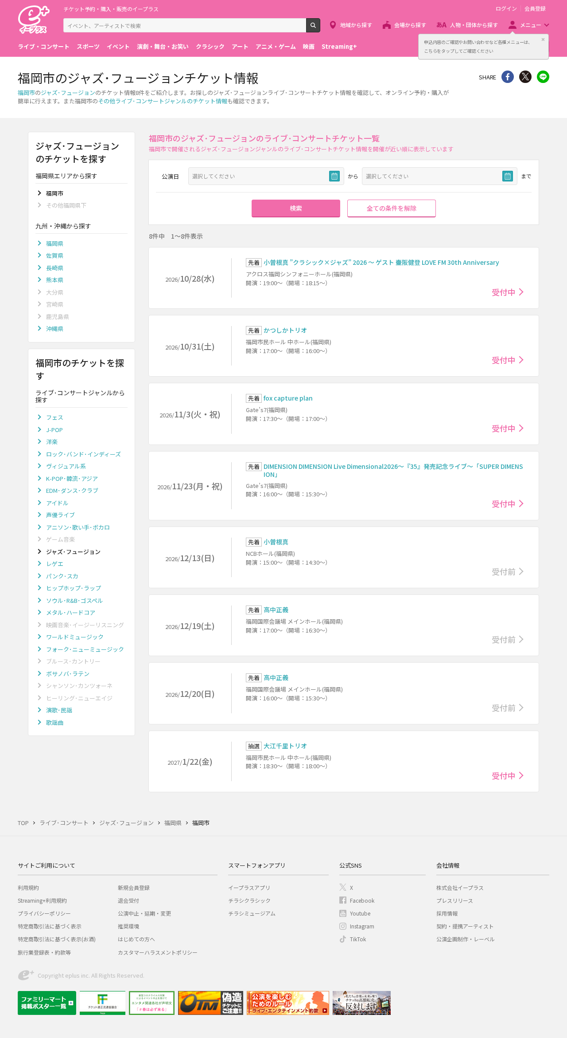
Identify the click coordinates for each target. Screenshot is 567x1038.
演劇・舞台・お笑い (163, 46)
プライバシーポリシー (44, 913)
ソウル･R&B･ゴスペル (74, 600)
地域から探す (356, 24)
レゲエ (54, 563)
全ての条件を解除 (391, 208)
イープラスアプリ (249, 887)
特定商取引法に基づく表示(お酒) (57, 939)
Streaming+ (339, 46)
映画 (309, 46)
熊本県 (54, 279)
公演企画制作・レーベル (465, 939)
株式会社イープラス (460, 887)
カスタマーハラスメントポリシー (158, 952)
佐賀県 (54, 255)
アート (240, 46)
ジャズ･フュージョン (68, 92)
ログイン (506, 8)
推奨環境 (128, 926)
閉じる (543, 39)
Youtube (360, 913)
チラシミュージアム (252, 913)
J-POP (54, 429)
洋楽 (52, 441)
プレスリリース (454, 900)
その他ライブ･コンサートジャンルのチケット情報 (162, 101)
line (543, 77)
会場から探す (410, 24)
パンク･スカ (62, 576)
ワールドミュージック (75, 637)
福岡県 (54, 243)
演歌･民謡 (59, 710)
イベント (118, 46)
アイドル (57, 503)
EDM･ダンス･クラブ (72, 490)
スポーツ (88, 46)
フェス (54, 417)
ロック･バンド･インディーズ (83, 454)
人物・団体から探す (474, 24)
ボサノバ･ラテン (67, 673)
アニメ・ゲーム (276, 46)
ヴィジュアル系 (66, 466)
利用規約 (28, 887)
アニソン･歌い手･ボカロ (78, 527)
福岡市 (26, 92)
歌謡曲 (54, 722)
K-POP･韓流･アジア (72, 478)
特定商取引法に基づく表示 (50, 926)
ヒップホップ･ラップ (73, 588)
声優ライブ (60, 515)
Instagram (362, 926)
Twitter (525, 77)
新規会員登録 (134, 887)
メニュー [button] (530, 24)
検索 (296, 208)
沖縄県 (54, 328)
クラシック (210, 46)
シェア (507, 77)
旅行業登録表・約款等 (44, 952)
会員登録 (535, 8)
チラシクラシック (249, 900)
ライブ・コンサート (44, 46)
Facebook (362, 900)
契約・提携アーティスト (465, 926)
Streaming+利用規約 (42, 900)
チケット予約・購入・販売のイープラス (111, 8)
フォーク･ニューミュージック (85, 649)
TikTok (358, 939)
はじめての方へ (136, 939)
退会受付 (128, 900)
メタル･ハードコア (70, 612)
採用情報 (447, 913)
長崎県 (54, 267)
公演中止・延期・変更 (144, 913)
